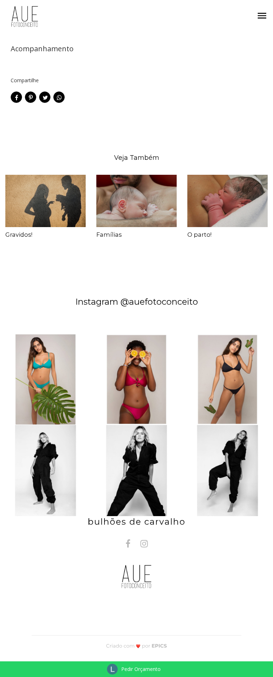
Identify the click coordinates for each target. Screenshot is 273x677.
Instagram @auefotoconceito (136, 301)
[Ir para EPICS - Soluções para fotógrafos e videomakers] (136, 645)
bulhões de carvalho (137, 521)
